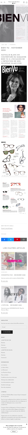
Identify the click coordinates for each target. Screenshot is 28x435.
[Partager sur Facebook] (4, 239)
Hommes (3, 345)
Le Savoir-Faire (4, 367)
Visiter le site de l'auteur (7, 228)
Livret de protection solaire (7, 382)
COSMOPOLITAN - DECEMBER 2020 (13, 275)
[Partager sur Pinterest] (17, 239)
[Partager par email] (23, 239)
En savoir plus (4, 281)
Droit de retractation (6, 387)
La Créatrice (4, 365)
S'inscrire (7, 332)
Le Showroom (4, 370)
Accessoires (3, 347)
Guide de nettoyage (5, 384)
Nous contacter (4, 375)
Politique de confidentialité (7, 379)
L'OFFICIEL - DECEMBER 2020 (11, 305)
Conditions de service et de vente (9, 377)
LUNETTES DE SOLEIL (7, 350)
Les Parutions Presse (6, 372)
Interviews (13, 44)
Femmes (3, 342)
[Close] (26, 424)
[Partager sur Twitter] (11, 239)
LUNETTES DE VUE (6, 340)
